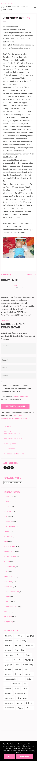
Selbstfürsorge (9, 698)
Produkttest (8, 586)
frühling (29, 660)
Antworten (5, 321)
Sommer (22, 698)
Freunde (7, 660)
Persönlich (7, 581)
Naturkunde (31, 274)
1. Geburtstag (6, 274)
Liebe (29, 679)
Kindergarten (28, 674)
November (8, 688)
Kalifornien (8, 674)
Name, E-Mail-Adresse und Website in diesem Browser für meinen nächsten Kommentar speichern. (16, 388)
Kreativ (6, 571)
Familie (19, 650)
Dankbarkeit (8, 536)
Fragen (28, 655)
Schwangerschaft (10, 444)
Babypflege (7, 521)
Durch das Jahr (9, 546)
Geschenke (8, 669)
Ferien (19, 655)
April (17, 640)
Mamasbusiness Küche (12, 434)
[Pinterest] (12, 467)
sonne (19, 703)
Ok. (9, 756)
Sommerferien (9, 703)
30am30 (6, 506)
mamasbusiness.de (8, 3)
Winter (20, 708)
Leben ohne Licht (10, 576)
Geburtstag (28, 664)
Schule (25, 689)
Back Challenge (9, 526)
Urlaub (5, 611)
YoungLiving (8, 622)
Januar (27, 669)
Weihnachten (9, 708)
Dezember (8, 650)
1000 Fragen (8, 496)
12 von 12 (7, 501)
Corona (6, 531)
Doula (5, 541)
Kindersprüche (9, 566)
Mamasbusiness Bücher (12, 439)
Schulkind (7, 601)
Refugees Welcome (11, 591)
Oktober (16, 688)
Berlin (8, 645)
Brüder (18, 645)
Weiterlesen (24, 756)
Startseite (7, 426)
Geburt (17, 664)
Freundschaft (17, 660)
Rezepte (6, 596)
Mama (7, 684)
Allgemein (7, 511)
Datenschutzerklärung (22, 397)
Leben (21, 679)
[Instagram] (8, 467)
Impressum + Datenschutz (13, 454)
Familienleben (9, 655)
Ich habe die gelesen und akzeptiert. (16, 398)
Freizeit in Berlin (9, 556)
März (25, 684)
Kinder (18, 674)
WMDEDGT (7, 616)
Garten (8, 664)
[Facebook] (5, 467)
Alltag (5, 516)
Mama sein (16, 684)
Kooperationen (9, 449)
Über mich (7, 431)
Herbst (18, 669)
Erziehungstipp (9, 551)
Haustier (6, 561)
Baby (24, 641)
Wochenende (30, 708)
